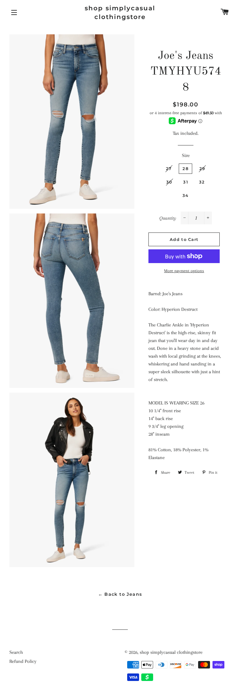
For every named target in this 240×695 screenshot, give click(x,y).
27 (169, 168)
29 (202, 168)
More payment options (184, 270)
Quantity (167, 218)
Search (16, 652)
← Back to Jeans (120, 594)
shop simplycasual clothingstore (120, 12)
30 (169, 181)
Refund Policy (23, 661)
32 (202, 181)
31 (185, 181)
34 (185, 195)
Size (186, 155)
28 (185, 168)
